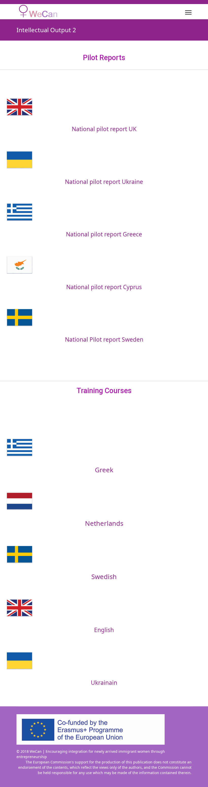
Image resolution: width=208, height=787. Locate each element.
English (104, 630)
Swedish (104, 576)
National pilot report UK (104, 129)
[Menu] (188, 12)
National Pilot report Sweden (104, 339)
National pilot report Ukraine (104, 182)
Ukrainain (104, 683)
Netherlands (104, 523)
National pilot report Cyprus (104, 287)
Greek (104, 469)
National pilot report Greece (104, 234)
